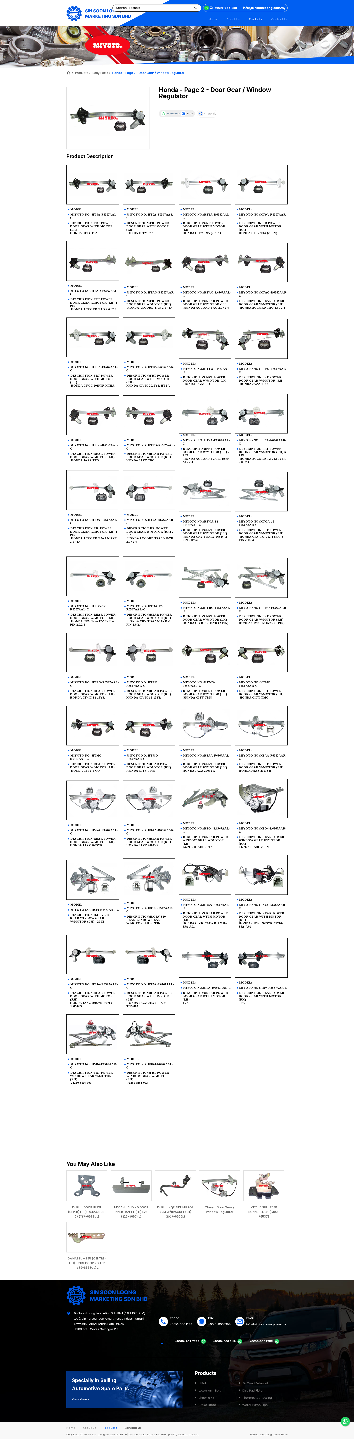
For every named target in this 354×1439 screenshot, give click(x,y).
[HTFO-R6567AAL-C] (92, 434)
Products (255, 19)
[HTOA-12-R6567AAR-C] (149, 595)
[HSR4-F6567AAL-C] (149, 1053)
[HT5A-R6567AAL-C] (149, 973)
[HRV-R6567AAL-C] (205, 976)
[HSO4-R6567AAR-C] (261, 817)
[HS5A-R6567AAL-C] (205, 893)
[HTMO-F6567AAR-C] (261, 671)
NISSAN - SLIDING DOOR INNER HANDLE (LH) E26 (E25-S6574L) (131, 1212)
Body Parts (101, 73)
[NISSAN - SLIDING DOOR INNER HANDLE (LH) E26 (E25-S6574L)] (131, 1186)
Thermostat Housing (257, 1398)
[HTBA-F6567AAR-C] (149, 356)
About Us (233, 19)
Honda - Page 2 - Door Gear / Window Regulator (148, 73)
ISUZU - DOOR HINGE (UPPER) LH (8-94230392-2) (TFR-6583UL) (87, 1212)
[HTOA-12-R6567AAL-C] (92, 595)
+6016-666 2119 (224, 1341)
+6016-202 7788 (187, 1341)
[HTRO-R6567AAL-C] (92, 671)
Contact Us (279, 19)
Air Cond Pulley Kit (255, 1383)
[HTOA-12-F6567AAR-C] (261, 510)
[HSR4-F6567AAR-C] (92, 1053)
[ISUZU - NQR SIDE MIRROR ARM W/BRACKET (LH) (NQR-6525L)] (175, 1186)
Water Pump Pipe (255, 1405)
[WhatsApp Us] (345, 1421)
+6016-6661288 (225, 8)
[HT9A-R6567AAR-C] (261, 203)
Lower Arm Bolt (210, 1390)
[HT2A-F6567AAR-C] (261, 432)
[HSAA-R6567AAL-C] (92, 819)
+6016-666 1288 (181, 1324)
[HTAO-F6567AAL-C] (92, 279)
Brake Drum (207, 1405)
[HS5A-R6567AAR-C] (261, 893)
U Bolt (203, 1383)
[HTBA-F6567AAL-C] (92, 356)
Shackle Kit (206, 1398)
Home (213, 19)
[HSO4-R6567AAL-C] (205, 817)
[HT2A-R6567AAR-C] (149, 508)
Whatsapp (173, 113)
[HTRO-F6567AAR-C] (261, 596)
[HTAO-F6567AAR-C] (149, 281)
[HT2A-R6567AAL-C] (92, 508)
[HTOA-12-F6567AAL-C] (205, 510)
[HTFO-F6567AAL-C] (205, 357)
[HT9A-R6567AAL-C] (205, 203)
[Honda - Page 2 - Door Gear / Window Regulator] (108, 118)
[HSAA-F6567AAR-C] (261, 744)
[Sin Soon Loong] (98, 13)
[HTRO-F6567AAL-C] (205, 596)
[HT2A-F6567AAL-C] (205, 432)
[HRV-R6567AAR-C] (261, 976)
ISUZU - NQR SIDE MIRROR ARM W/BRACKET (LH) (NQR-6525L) (175, 1212)
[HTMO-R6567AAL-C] (92, 744)
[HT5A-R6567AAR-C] (92, 973)
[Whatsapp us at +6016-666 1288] (277, 1343)
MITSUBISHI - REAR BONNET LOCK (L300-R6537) (263, 1212)
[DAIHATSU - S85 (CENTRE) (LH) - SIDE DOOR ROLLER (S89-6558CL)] (87, 1237)
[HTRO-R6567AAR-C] (149, 671)
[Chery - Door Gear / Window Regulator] (219, 1186)
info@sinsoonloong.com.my (266, 1324)
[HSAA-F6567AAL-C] (205, 744)
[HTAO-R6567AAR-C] (261, 281)
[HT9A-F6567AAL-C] (92, 203)
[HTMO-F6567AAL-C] (205, 671)
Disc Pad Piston (253, 1390)
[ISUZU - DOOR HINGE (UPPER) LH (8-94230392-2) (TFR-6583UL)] (87, 1186)
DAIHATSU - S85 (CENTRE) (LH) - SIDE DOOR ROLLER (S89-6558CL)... (87, 1263)
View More (81, 1399)
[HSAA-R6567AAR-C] (149, 819)
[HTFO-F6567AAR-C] (261, 357)
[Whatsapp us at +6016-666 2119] (239, 1343)
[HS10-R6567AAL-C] (92, 898)
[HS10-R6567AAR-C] (149, 897)
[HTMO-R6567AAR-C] (149, 744)
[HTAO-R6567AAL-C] (205, 281)
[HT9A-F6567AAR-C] (149, 203)
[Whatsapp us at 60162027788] (203, 1343)
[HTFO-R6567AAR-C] (149, 434)
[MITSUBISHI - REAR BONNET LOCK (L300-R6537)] (264, 1186)
